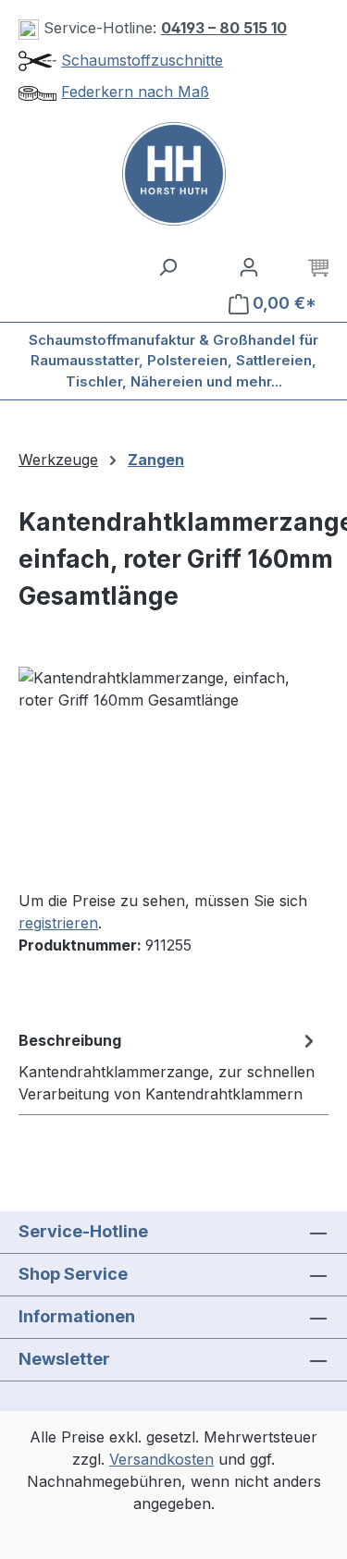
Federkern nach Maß (135, 91)
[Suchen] (167, 266)
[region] (173, 771)
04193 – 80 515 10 (224, 27)
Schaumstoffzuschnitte (142, 60)
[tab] (169, 1066)
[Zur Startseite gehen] (173, 174)
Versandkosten (161, 1459)
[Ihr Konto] (249, 266)
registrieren (58, 923)
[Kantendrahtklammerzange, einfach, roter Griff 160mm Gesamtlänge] (173, 771)
